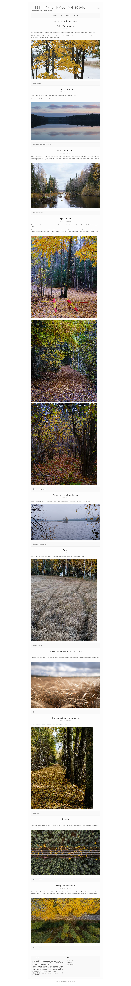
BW (39, 961)
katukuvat (59, 962)
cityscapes (45, 961)
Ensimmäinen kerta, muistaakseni (66, 651)
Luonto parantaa (65, 89)
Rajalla (65, 819)
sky (49, 971)
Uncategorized (68, 28)
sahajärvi (41, 489)
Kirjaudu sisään (70, 960)
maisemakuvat (56, 966)
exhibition (57, 961)
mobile (53, 969)
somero (54, 971)
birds (36, 961)
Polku (65, 550)
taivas (47, 973)
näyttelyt (58, 969)
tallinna (51, 973)
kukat (57, 965)
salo (40, 83)
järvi (41, 144)
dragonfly (52, 961)
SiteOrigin (67, 982)
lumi (48, 967)
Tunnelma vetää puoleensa (66, 495)
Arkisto (67, 15)
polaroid (38, 971)
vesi (50, 144)
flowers (34, 963)
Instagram (76, 15)
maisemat (36, 83)
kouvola (36, 212)
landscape (37, 966)
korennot (52, 965)
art (33, 961)
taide (43, 973)
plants (34, 971)
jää (51, 963)
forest (38, 963)
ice (45, 963)
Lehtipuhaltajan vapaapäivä (65, 718)
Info (61, 15)
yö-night (37, 974)
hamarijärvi (36, 144)
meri (46, 969)
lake (60, 965)
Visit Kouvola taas (65, 150)
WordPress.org (70, 966)
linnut (45, 966)
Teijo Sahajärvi (65, 219)
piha (63, 969)
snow (51, 971)
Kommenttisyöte (70, 964)
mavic (43, 969)
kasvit (54, 963)
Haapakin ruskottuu (65, 886)
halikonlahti (42, 963)
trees (57, 973)
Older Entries (65, 953)
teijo (48, 144)
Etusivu (54, 15)
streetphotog (36, 973)
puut (42, 971)
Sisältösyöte (69, 962)
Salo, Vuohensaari (65, 26)
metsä (50, 969)
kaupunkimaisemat (40, 964)
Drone (35, 645)
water (34, 974)
